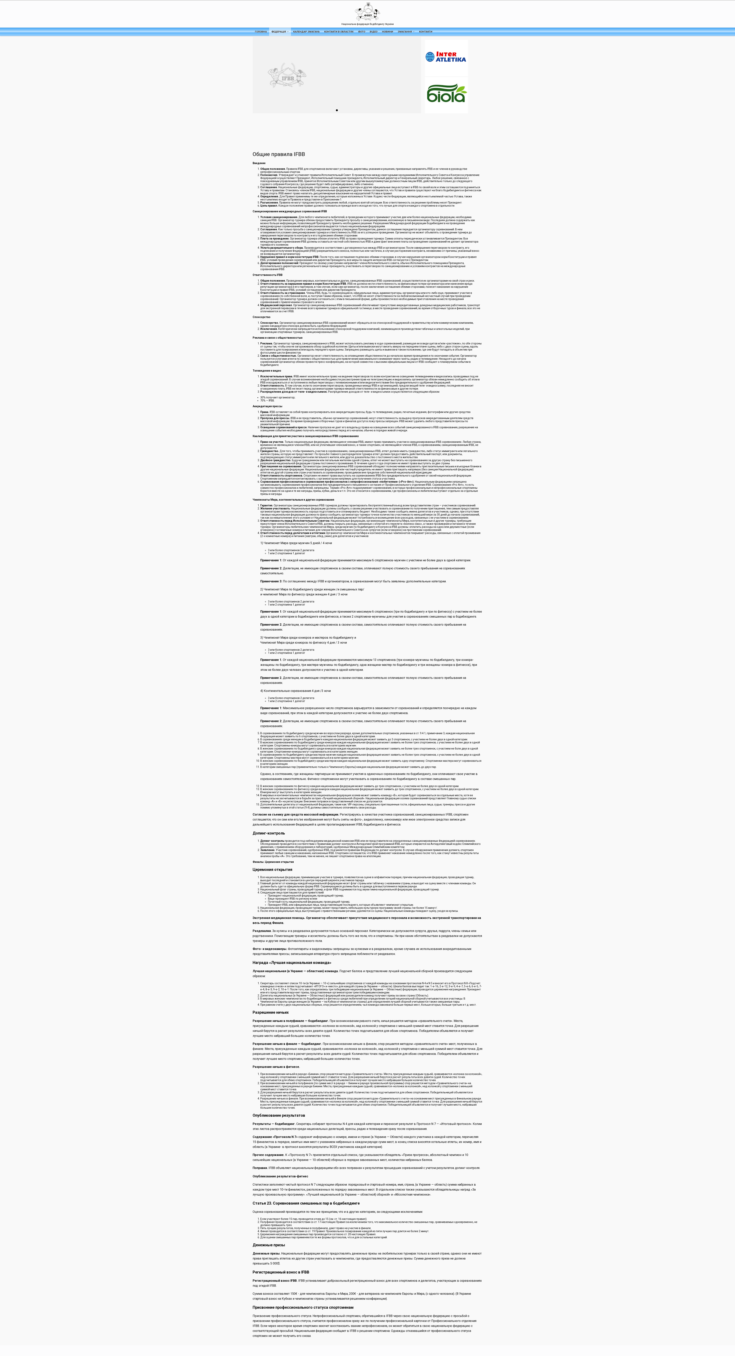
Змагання (405, 31)
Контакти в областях (339, 31)
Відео (373, 31)
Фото (361, 31)
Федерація (278, 31)
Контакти (425, 31)
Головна (261, 31)
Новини (387, 31)
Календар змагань (306, 31)
